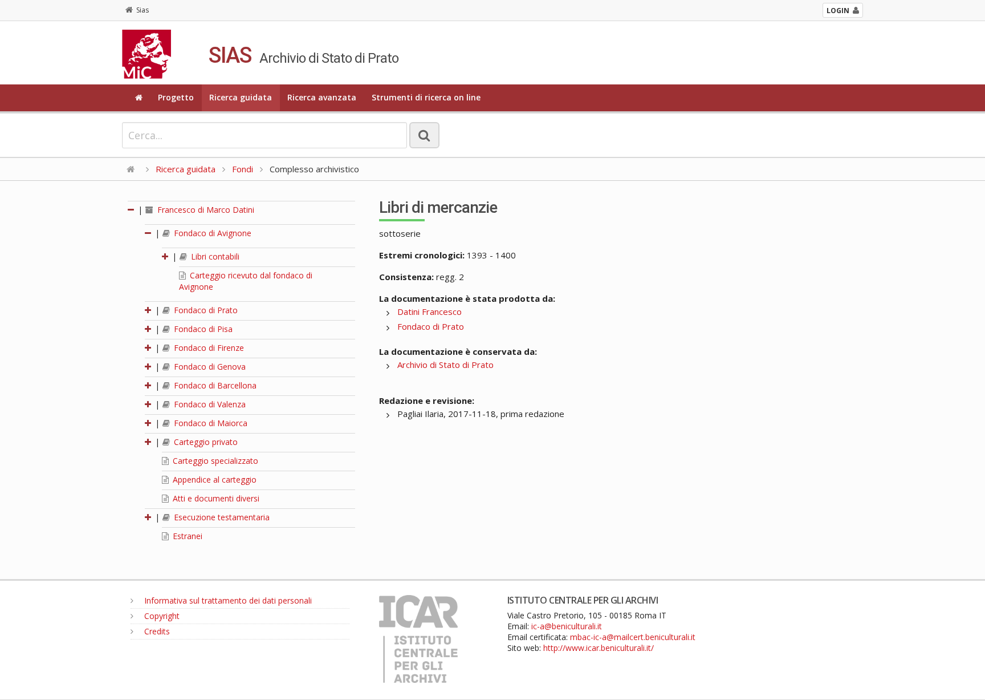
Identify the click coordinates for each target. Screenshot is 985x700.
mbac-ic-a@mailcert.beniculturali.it (632, 637)
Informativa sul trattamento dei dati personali (227, 600)
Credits (156, 631)
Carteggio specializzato (214, 460)
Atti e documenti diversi (214, 498)
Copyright (161, 615)
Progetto (176, 97)
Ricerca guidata (240, 97)
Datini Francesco (429, 311)
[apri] (166, 256)
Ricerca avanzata (321, 97)
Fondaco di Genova (209, 366)
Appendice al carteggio (213, 479)
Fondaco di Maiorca (209, 423)
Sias (142, 10)
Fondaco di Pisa (202, 328)
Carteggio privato (205, 441)
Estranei (186, 536)
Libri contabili (214, 256)
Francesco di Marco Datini (204, 209)
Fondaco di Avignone (211, 233)
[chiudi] (149, 233)
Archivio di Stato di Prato (445, 364)
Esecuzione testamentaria (221, 517)
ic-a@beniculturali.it (566, 626)
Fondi (242, 169)
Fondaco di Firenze (208, 347)
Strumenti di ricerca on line (426, 97)
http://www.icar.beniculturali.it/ (598, 647)
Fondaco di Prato (205, 310)
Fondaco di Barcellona (214, 385)
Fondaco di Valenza (209, 404)
